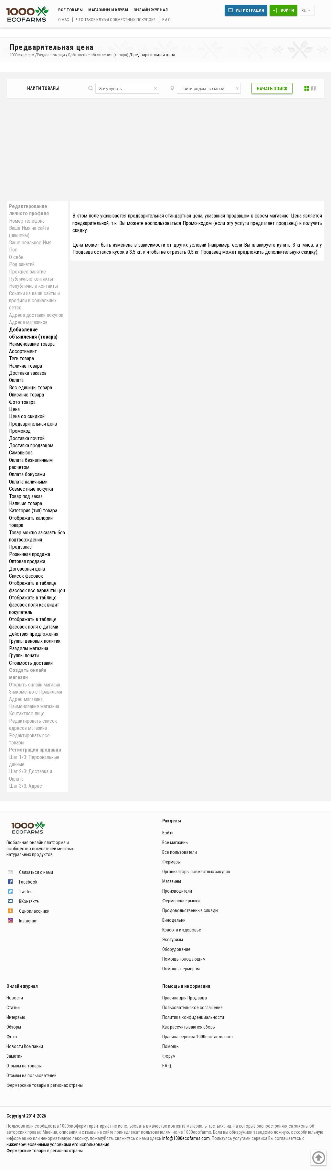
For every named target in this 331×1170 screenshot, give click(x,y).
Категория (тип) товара (33, 510)
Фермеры (171, 861)
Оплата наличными (28, 482)
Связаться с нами (36, 872)
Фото (11, 1036)
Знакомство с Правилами (35, 692)
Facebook (28, 882)
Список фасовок (26, 576)
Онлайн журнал (150, 9)
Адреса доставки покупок (36, 315)
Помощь (170, 1046)
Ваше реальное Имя (30, 243)
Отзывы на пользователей (31, 1075)
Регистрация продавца (35, 750)
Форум (169, 1056)
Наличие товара (25, 366)
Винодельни (174, 920)
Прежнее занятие (27, 272)
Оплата (16, 380)
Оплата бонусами (27, 474)
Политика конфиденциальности (193, 1017)
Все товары (70, 9)
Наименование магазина (34, 706)
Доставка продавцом (31, 445)
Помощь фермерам (181, 968)
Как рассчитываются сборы (189, 1027)
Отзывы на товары (24, 1065)
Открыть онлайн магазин (34, 685)
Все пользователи (179, 852)
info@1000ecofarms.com (186, 1138)
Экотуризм (172, 939)
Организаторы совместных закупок (196, 871)
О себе (16, 257)
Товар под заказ (26, 496)
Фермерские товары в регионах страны (44, 1085)
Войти (287, 10)
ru (304, 10)
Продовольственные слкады (190, 910)
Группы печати (24, 655)
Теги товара (21, 358)
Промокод (20, 431)
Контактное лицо (27, 713)
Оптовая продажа (27, 561)
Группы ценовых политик (34, 641)
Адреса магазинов (28, 322)
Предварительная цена (33, 424)
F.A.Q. (167, 19)
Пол (13, 250)
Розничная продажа (29, 554)
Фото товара (22, 402)
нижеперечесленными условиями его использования (57, 1144)
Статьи (13, 1007)
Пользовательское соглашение (192, 1007)
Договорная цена (27, 569)
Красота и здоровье (181, 929)
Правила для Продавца (184, 997)
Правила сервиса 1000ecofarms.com (197, 1036)
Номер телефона (27, 221)
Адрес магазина (26, 699)
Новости (14, 997)
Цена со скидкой (27, 416)
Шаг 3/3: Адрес (25, 786)
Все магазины (175, 842)
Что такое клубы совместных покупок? (115, 19)
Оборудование (176, 949)
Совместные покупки (31, 489)
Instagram (28, 920)
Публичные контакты (31, 279)
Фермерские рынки (181, 900)
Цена (14, 409)
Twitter (25, 891)
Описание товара (26, 395)
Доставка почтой (27, 438)
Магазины (171, 881)
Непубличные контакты (33, 286)
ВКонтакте (29, 901)
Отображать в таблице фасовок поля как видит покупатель (34, 605)
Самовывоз (21, 453)
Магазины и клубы (108, 9)
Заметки (14, 1056)
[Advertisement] (165, 150)
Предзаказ (20, 547)
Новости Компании (24, 1046)
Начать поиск (272, 88)
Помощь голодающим (184, 959)
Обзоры (13, 1027)
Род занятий (22, 264)
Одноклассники (34, 911)
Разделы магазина (28, 648)
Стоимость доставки (31, 663)
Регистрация (250, 10)
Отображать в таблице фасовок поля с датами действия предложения (33, 626)
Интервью (15, 1017)
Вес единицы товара (30, 387)
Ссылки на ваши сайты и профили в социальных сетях (34, 300)
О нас (63, 19)
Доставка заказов (28, 373)
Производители (177, 891)
